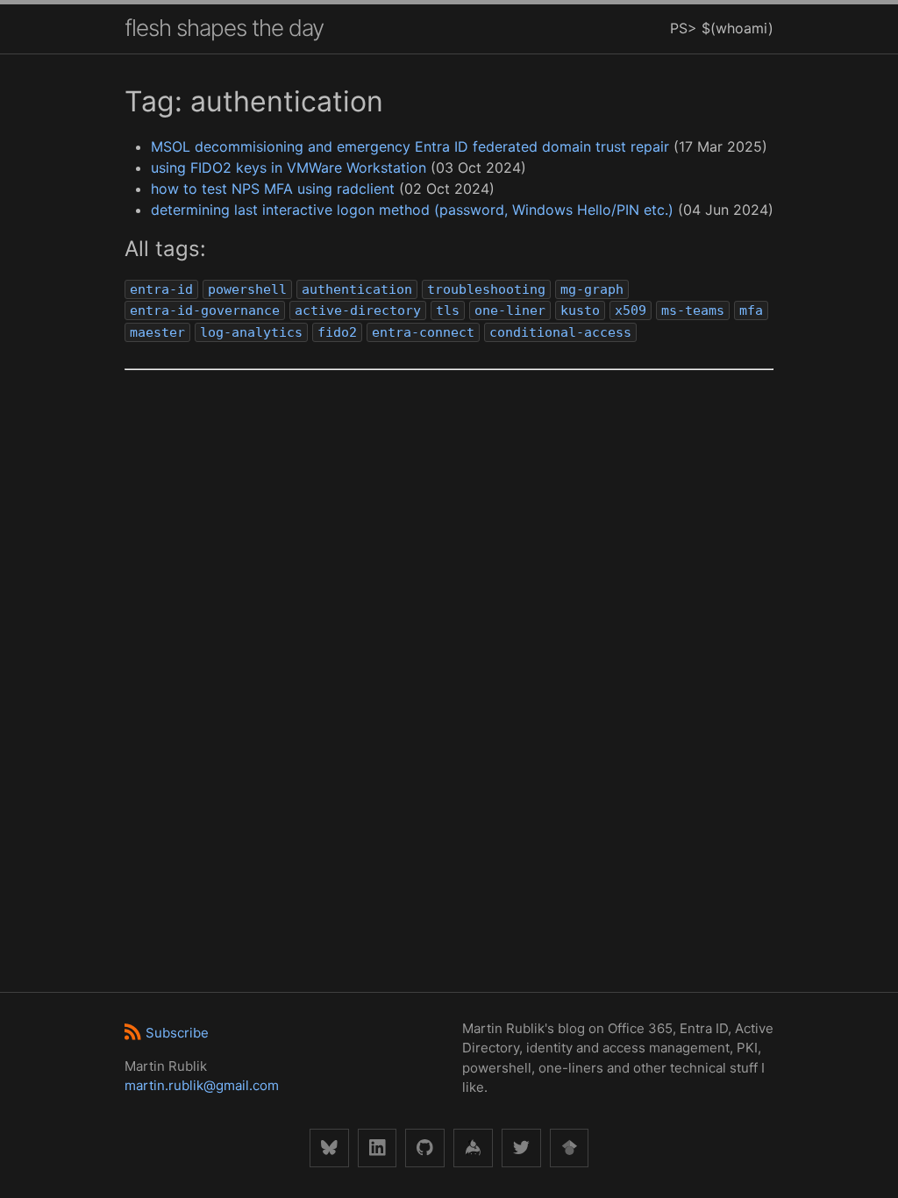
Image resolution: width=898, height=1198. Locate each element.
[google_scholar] (569, 1148)
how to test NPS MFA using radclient (273, 188)
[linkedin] (377, 1148)
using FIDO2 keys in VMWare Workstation (288, 167)
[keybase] (473, 1148)
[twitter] (521, 1148)
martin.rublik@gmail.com (202, 1085)
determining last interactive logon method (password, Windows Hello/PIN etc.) (412, 209)
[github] (425, 1148)
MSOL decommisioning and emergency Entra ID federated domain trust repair (410, 146)
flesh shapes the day (224, 27)
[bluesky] (329, 1148)
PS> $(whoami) (721, 28)
